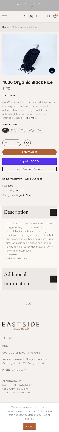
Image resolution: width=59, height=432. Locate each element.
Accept (29, 426)
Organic (20, 195)
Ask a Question (33, 178)
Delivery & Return (12, 178)
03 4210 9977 (19, 369)
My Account (33, 352)
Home (5, 26)
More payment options (29, 169)
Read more (30, 117)
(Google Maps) (35, 363)
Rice (28, 195)
